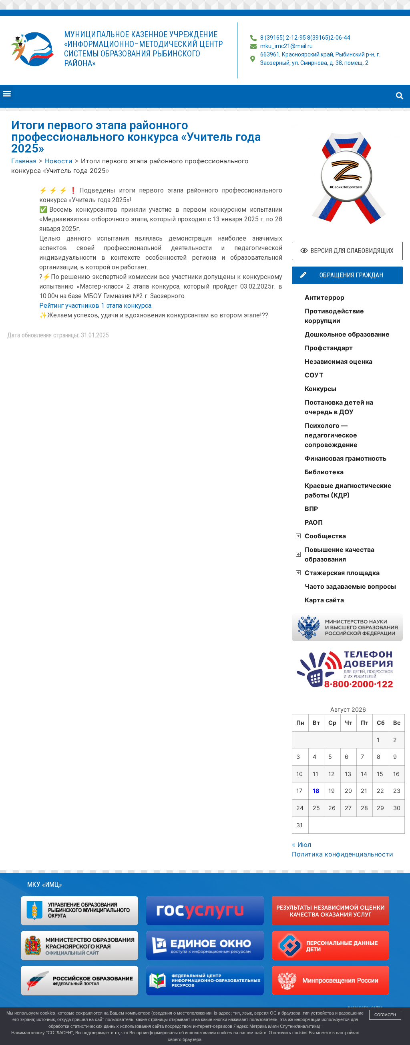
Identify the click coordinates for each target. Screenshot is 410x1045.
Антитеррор (324, 297)
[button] (6, 93)
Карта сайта (324, 600)
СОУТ (314, 375)
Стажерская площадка (342, 573)
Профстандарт (329, 348)
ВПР (311, 509)
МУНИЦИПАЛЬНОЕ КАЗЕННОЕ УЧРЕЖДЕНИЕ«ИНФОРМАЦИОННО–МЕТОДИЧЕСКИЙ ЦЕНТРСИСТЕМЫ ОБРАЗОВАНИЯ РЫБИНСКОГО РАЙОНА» (143, 49)
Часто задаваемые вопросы (350, 586)
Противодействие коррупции (334, 316)
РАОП (314, 522)
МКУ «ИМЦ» (44, 884)
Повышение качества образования (339, 554)
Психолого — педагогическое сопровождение (331, 435)
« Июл (301, 844)
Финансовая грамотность (345, 458)
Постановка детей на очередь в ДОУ (339, 407)
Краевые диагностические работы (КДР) (348, 490)
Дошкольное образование (347, 334)
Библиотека (324, 472)
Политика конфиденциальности (342, 854)
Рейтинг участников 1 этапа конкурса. (96, 305)
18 (316, 790)
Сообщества (325, 536)
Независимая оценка (338, 361)
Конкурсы (320, 389)
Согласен (385, 1015)
